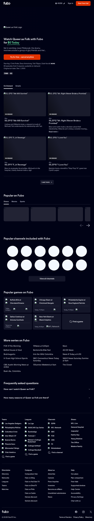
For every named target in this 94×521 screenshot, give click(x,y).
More (53, 63)
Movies (14, 201)
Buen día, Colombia (12, 371)
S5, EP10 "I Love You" (58, 164)
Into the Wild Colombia (43, 354)
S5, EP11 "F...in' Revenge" (16, 164)
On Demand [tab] (8, 86)
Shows (6, 201)
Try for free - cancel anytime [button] (22, 57)
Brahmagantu (9, 354)
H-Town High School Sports (16, 358)
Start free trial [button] (83, 3)
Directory (88, 517)
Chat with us (76, 501)
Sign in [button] (70, 3)
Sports (22, 201)
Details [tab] (18, 86)
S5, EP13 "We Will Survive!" (17, 120)
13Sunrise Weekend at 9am (44, 365)
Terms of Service (65, 517)
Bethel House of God (13, 350)
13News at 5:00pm (41, 346)
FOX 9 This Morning (12, 346)
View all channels (47, 279)
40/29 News (68, 350)
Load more (46, 182)
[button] (25, 104)
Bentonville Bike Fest (42, 350)
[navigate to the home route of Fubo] (6, 3)
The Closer (67, 365)
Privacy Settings (77, 497)
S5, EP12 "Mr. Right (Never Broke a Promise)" (64, 121)
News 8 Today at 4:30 (72, 354)
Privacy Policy (78, 517)
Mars (65, 346)
